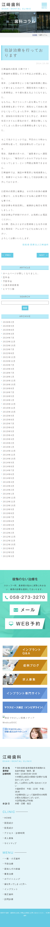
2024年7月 (8, 338)
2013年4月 (8, 529)
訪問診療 (8, 899)
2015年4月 (8, 435)
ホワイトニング (12, 879)
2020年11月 (9, 361)
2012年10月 (9, 544)
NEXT (42, 255)
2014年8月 (8, 466)
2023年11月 (9, 341)
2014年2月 (8, 490)
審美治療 (8, 874)
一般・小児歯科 (12, 858)
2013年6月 (8, 521)
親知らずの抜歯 (12, 869)
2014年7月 (8, 470)
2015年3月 (8, 439)
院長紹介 (8, 828)
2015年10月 (9, 412)
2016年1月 (8, 400)
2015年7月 (8, 423)
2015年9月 (8, 416)
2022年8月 (8, 353)
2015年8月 (8, 419)
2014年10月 (9, 459)
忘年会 (6, 277)
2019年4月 (8, 369)
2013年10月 (9, 505)
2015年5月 (8, 431)
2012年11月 (9, 540)
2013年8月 (8, 513)
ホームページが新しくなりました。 (21, 273)
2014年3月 (8, 486)
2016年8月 (8, 388)
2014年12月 (9, 451)
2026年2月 (8, 322)
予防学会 (7, 281)
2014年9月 (8, 462)
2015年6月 (8, 427)
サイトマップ (10, 843)
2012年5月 (8, 552)
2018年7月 (8, 373)
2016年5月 (8, 396)
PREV (8, 255)
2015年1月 (8, 447)
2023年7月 (8, 349)
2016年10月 (9, 384)
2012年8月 (8, 548)
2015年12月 (9, 404)
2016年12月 (9, 380)
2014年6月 (8, 474)
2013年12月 (9, 498)
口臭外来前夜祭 (11, 285)
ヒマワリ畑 (8, 289)
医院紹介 (8, 823)
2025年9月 (8, 326)
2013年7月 (8, 517)
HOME (34, 35)
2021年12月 (9, 357)
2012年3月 (8, 556)
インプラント (11, 889)
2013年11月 (9, 501)
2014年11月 (9, 455)
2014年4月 (8, 482)
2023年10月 (9, 345)
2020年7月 (8, 365)
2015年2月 (8, 443)
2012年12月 (9, 537)
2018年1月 (8, 377)
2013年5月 (8, 525)
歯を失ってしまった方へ (15, 884)
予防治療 (8, 864)
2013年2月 (8, 533)
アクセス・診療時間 (14, 833)
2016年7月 (8, 392)
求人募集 (8, 838)
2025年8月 (8, 330)
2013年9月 (8, 509)
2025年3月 (8, 334)
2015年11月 (9, 408)
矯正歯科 (8, 894)
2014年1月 (8, 494)
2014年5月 (8, 478)
